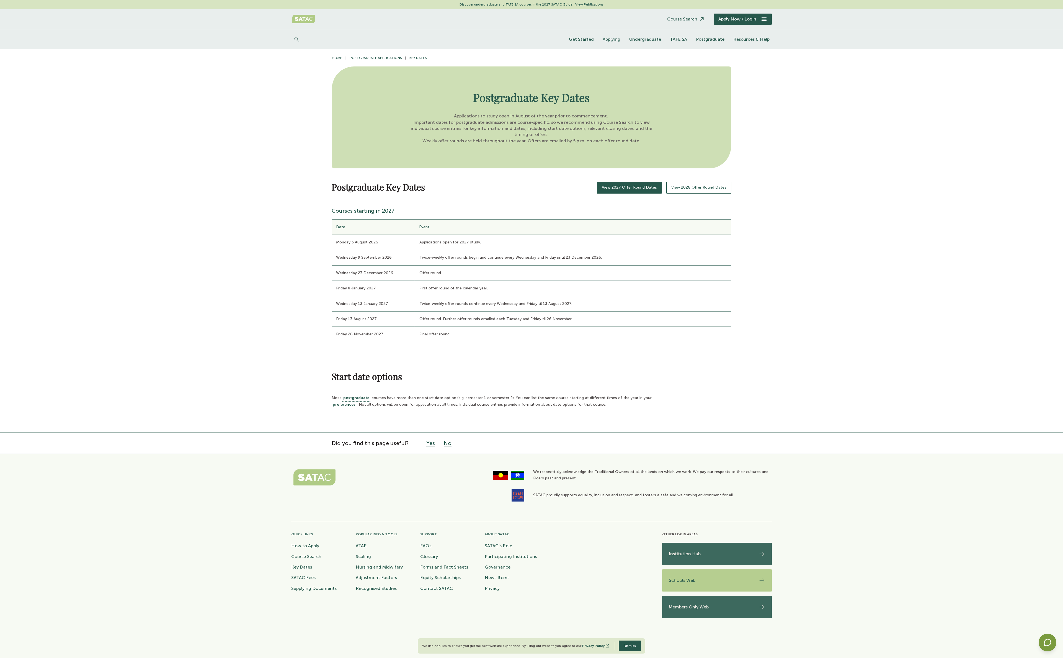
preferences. (345, 404)
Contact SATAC (436, 588)
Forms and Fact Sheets (444, 567)
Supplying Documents (314, 588)
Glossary (429, 556)
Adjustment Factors (376, 577)
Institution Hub (685, 553)
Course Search (306, 556)
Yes (430, 443)
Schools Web (682, 580)
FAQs (425, 545)
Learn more (594, 4)
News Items (497, 577)
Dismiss (630, 646)
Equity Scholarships (440, 577)
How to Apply (305, 545)
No (447, 443)
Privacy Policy (593, 646)
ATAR (361, 545)
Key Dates (418, 58)
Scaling (363, 556)
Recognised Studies (376, 588)
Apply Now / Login (737, 19)
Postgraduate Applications (376, 58)
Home (337, 58)
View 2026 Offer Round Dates (698, 187)
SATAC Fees (303, 577)
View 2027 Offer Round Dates (629, 187)
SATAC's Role (498, 545)
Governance (497, 567)
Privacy (492, 588)
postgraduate (356, 397)
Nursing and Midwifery (379, 567)
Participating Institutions (511, 556)
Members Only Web (689, 607)
